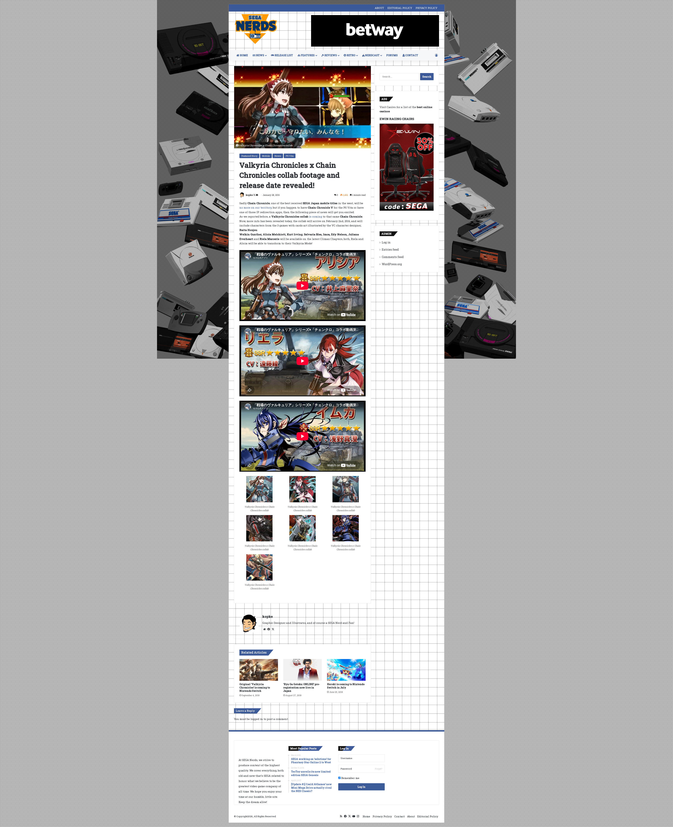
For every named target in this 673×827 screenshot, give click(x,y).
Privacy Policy (382, 816)
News (277, 155)
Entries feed (390, 249)
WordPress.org (392, 264)
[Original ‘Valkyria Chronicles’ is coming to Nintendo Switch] (258, 670)
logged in (256, 719)
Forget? (378, 768)
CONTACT (411, 55)
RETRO (350, 55)
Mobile (266, 155)
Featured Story (249, 155)
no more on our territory (255, 207)
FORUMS (392, 55)
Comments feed (393, 257)
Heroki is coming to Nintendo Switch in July (346, 686)
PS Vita (290, 155)
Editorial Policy (427, 816)
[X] (273, 629)
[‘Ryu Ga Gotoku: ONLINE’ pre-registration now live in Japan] (302, 670)
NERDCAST (372, 55)
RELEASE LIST (283, 55)
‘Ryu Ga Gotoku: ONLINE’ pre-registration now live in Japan (301, 687)
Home (366, 816)
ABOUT (379, 8)
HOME (243, 55)
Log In (361, 786)
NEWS (260, 55)
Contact (399, 816)
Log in (386, 242)
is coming (315, 216)
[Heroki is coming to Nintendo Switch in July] (346, 670)
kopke (249, 195)
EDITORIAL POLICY (400, 8)
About (411, 816)
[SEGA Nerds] (256, 29)
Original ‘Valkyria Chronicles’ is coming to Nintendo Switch (254, 687)
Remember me (350, 778)
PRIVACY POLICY (426, 8)
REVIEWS (330, 55)
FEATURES (307, 55)
